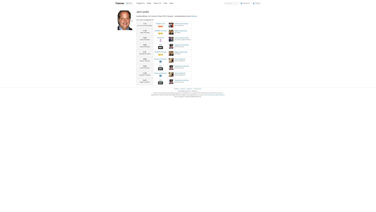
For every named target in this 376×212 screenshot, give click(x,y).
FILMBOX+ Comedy (160, 31)
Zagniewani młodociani (181, 45)
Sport (171, 3)
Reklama (183, 89)
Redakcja (176, 89)
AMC (160, 45)
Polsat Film (160, 38)
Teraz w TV (157, 3)
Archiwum (189, 89)
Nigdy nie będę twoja (180, 31)
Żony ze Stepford (179, 59)
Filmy (165, 3)
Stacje (149, 3)
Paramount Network (160, 59)
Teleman (119, 3)
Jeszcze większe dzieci (181, 38)
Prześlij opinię (197, 89)
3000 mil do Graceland (181, 24)
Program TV (140, 3)
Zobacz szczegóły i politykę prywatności (214, 94)
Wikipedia (194, 16)
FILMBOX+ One (160, 24)
